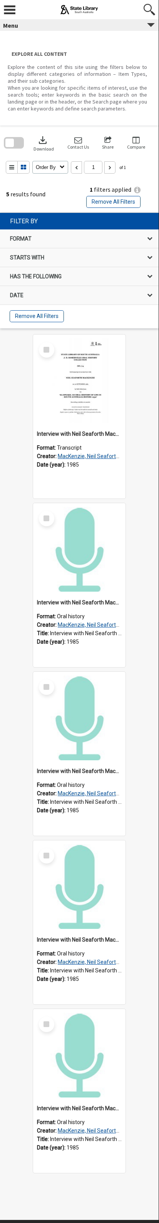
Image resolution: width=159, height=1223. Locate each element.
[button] (78, 143)
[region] (79, 270)
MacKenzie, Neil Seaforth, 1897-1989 (103, 456)
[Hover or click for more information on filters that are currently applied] (137, 190)
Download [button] (43, 143)
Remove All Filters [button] (113, 202)
